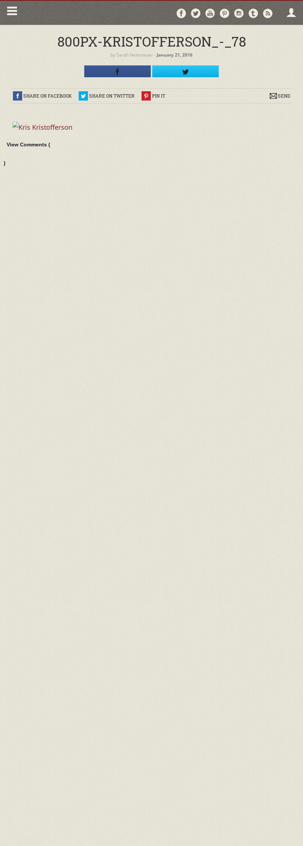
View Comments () (27, 154)
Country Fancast (84, 13)
